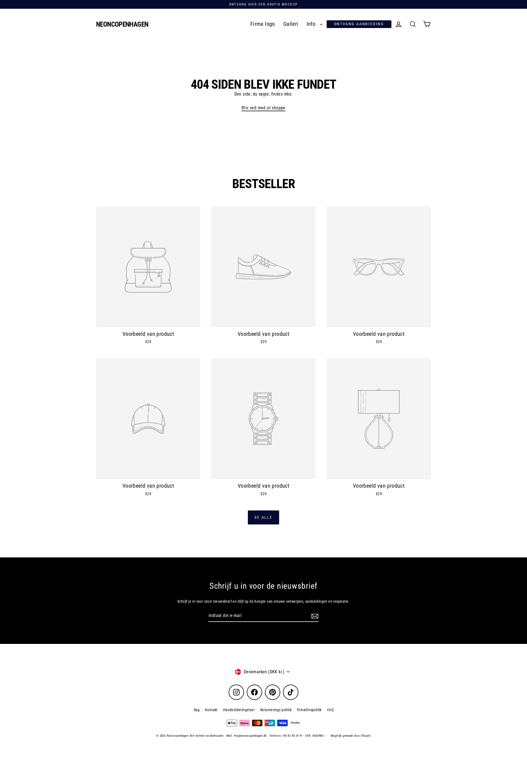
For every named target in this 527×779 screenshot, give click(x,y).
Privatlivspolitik (309, 710)
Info (312, 24)
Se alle (263, 517)
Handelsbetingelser (239, 710)
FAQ (330, 710)
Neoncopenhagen (122, 24)
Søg (197, 710)
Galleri (290, 24)
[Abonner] (314, 616)
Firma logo (262, 24)
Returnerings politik (275, 710)
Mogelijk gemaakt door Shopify (351, 736)
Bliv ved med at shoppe (263, 107)
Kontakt (211, 710)
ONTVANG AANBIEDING (359, 24)
